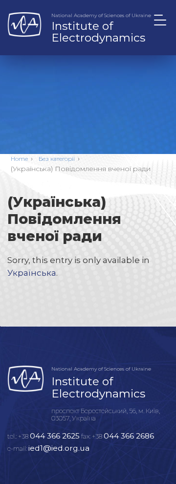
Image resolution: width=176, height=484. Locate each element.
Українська (31, 273)
